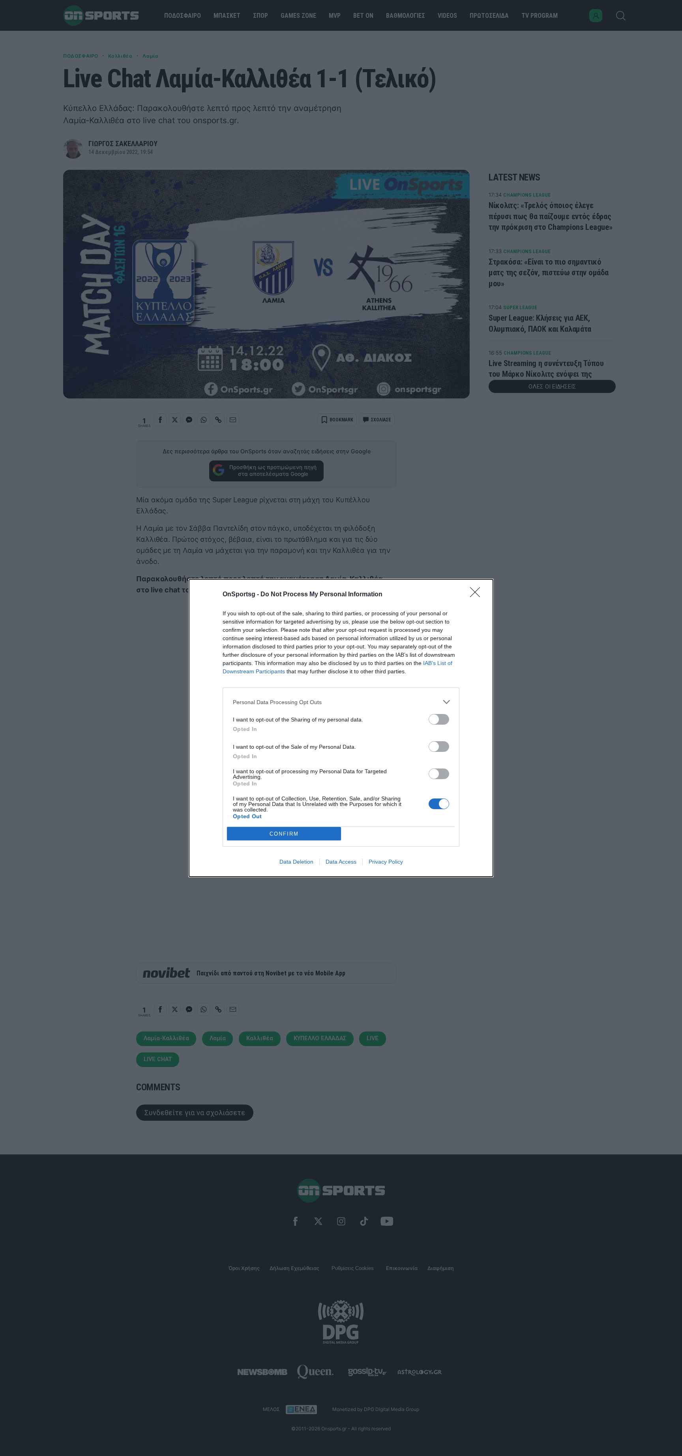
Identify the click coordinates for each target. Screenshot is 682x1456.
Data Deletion (296, 862)
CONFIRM (284, 834)
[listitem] (341, 702)
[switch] (439, 719)
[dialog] (341, 728)
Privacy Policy (386, 862)
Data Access (341, 862)
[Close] (477, 594)
